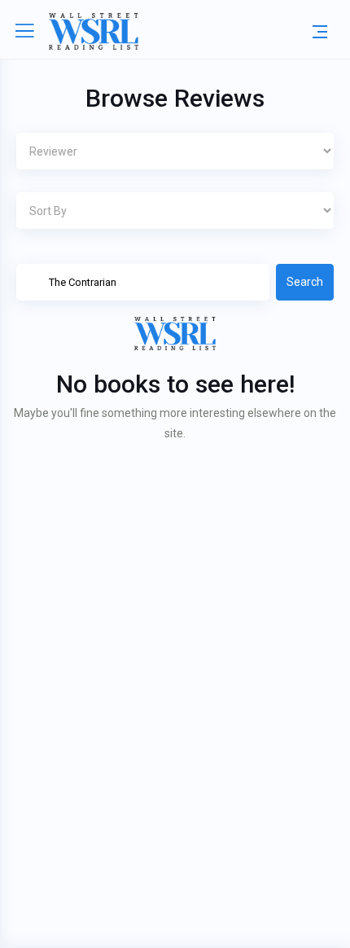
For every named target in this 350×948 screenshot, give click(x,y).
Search (305, 281)
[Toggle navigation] (320, 31)
